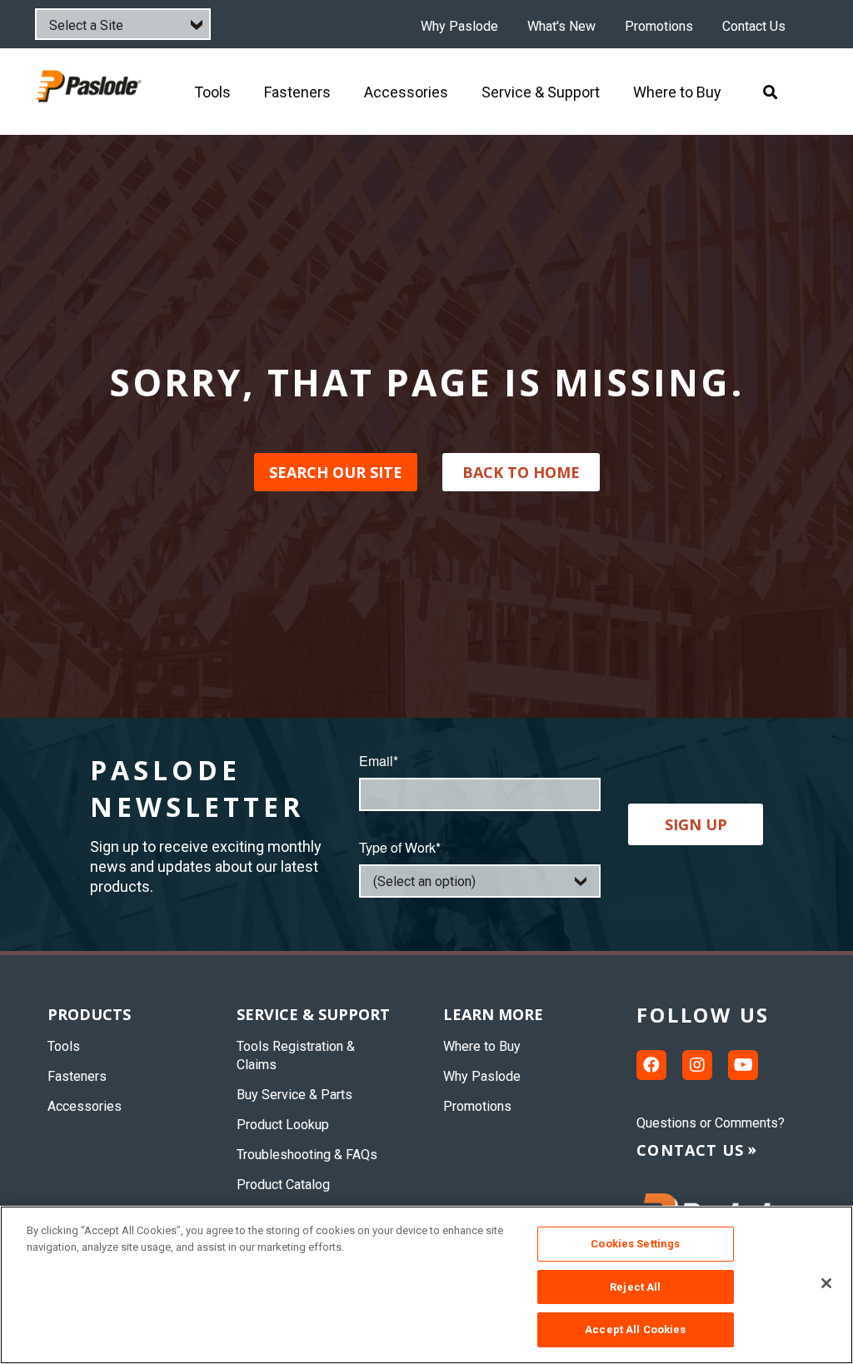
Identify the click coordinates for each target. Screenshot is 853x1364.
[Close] (826, 1283)
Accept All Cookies (635, 1329)
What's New (561, 26)
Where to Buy (482, 1046)
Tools (63, 1046)
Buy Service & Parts (294, 1095)
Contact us (690, 1150)
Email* (378, 760)
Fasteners (77, 1076)
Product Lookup (283, 1125)
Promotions (659, 26)
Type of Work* (400, 847)
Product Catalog (283, 1184)
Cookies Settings (635, 1243)
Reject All (635, 1287)
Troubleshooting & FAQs (307, 1154)
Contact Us (754, 26)
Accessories (84, 1106)
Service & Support (313, 1014)
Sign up (696, 824)
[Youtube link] (743, 1065)
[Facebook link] (651, 1065)
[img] (90, 91)
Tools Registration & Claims (296, 1055)
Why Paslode (459, 26)
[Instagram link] (697, 1065)
